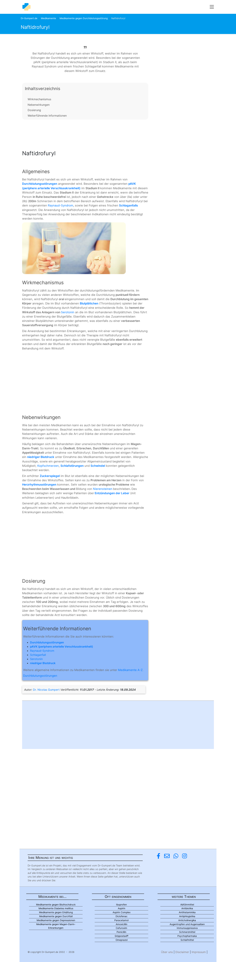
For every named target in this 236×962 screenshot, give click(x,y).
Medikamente (48, 18)
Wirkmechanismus (39, 99)
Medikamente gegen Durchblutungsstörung (84, 18)
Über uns (167, 952)
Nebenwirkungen (39, 104)
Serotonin (67, 312)
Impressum (199, 952)
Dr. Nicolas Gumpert (46, 689)
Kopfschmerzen (48, 465)
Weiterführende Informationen (47, 115)
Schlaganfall (38, 655)
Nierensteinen (102, 489)
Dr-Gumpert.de (29, 18)
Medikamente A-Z (130, 670)
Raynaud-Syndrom (60, 205)
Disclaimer (182, 952)
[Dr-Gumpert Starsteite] (26, 7)
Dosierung (34, 110)
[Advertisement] (85, 133)
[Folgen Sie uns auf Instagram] (184, 856)
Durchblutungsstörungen (40, 675)
